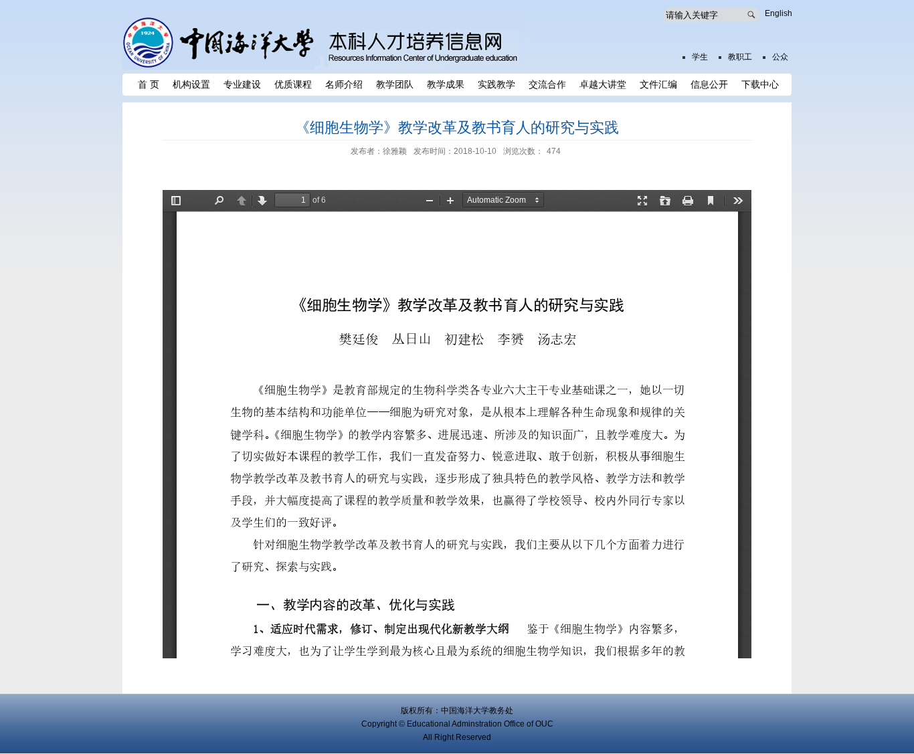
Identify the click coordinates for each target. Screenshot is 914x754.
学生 (700, 57)
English (778, 13)
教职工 (740, 57)
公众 (780, 57)
